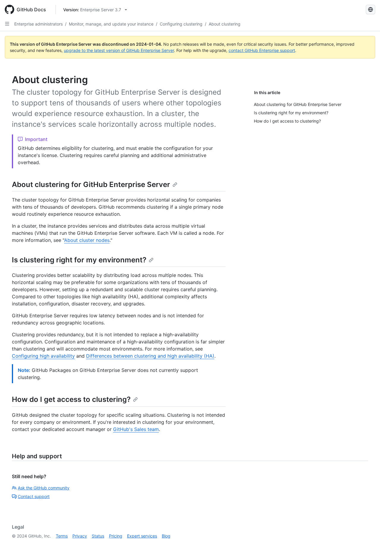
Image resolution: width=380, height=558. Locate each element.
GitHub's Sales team (136, 429)
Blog (166, 535)
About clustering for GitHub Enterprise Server (91, 184)
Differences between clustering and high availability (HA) (150, 356)
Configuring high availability (43, 356)
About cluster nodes (87, 240)
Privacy (79, 535)
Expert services (142, 535)
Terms (62, 535)
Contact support (34, 496)
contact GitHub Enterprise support (262, 50)
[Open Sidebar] (7, 23)
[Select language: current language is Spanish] (370, 9)
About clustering (224, 23)
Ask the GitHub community (43, 487)
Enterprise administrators (38, 23)
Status (98, 535)
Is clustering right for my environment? (79, 260)
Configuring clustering (181, 23)
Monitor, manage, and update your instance (111, 23)
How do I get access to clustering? (71, 399)
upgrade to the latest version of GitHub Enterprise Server (119, 50)
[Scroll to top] (367, 545)
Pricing (115, 535)
